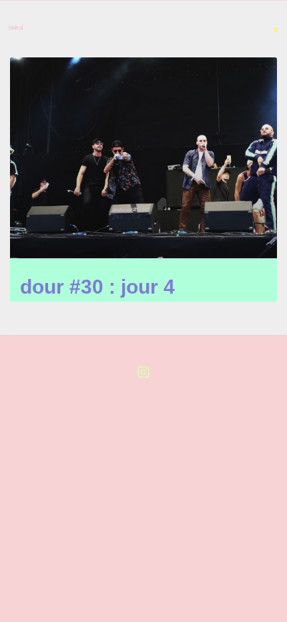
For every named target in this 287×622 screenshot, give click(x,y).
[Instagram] (143, 372)
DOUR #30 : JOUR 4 (97, 287)
